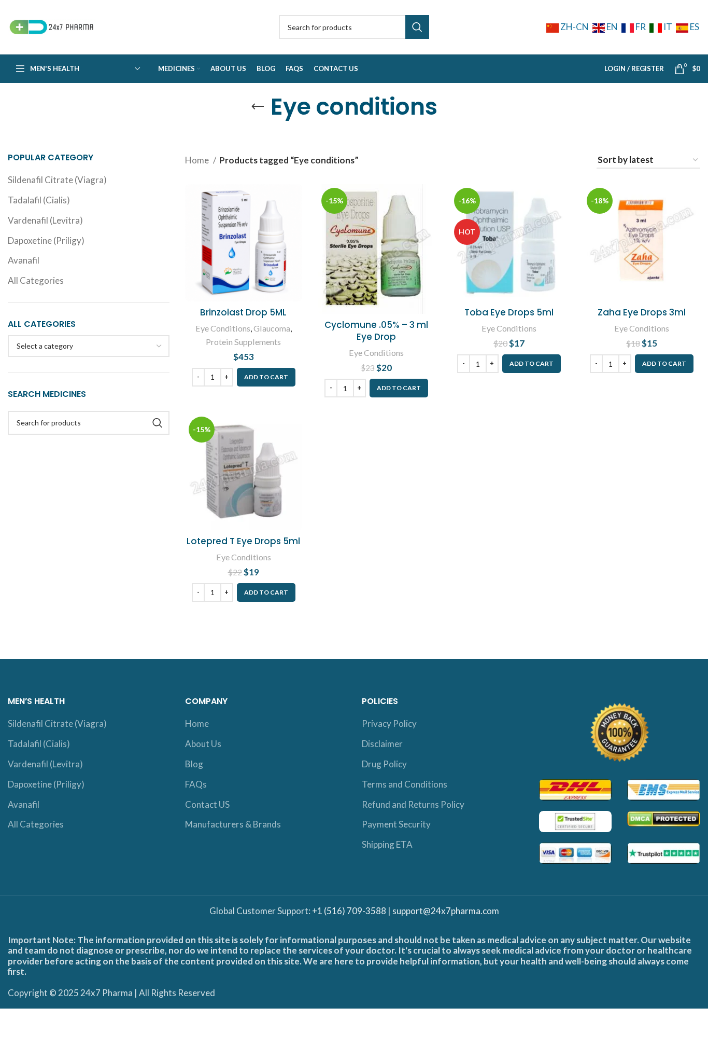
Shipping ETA (387, 844)
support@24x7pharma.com (445, 910)
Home (197, 160)
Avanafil (23, 260)
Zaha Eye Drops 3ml (642, 312)
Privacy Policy (389, 723)
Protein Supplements (243, 342)
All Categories (36, 280)
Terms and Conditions (404, 784)
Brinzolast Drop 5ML (243, 312)
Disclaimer (382, 743)
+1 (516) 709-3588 (349, 910)
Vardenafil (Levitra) (45, 220)
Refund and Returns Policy (413, 804)
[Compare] (294, 201)
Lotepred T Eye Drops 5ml (243, 541)
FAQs (196, 784)
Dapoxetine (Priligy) (46, 240)
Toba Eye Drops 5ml (509, 312)
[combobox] (88, 346)
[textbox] (45, 345)
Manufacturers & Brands (233, 824)
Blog (194, 763)
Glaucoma (271, 328)
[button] (266, 377)
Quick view (294, 224)
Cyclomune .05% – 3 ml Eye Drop (376, 331)
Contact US (207, 804)
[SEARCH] (417, 27)
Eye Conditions (222, 328)
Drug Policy (384, 763)
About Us (203, 743)
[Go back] (258, 106)
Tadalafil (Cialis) (39, 200)
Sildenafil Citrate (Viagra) (57, 179)
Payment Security (396, 824)
